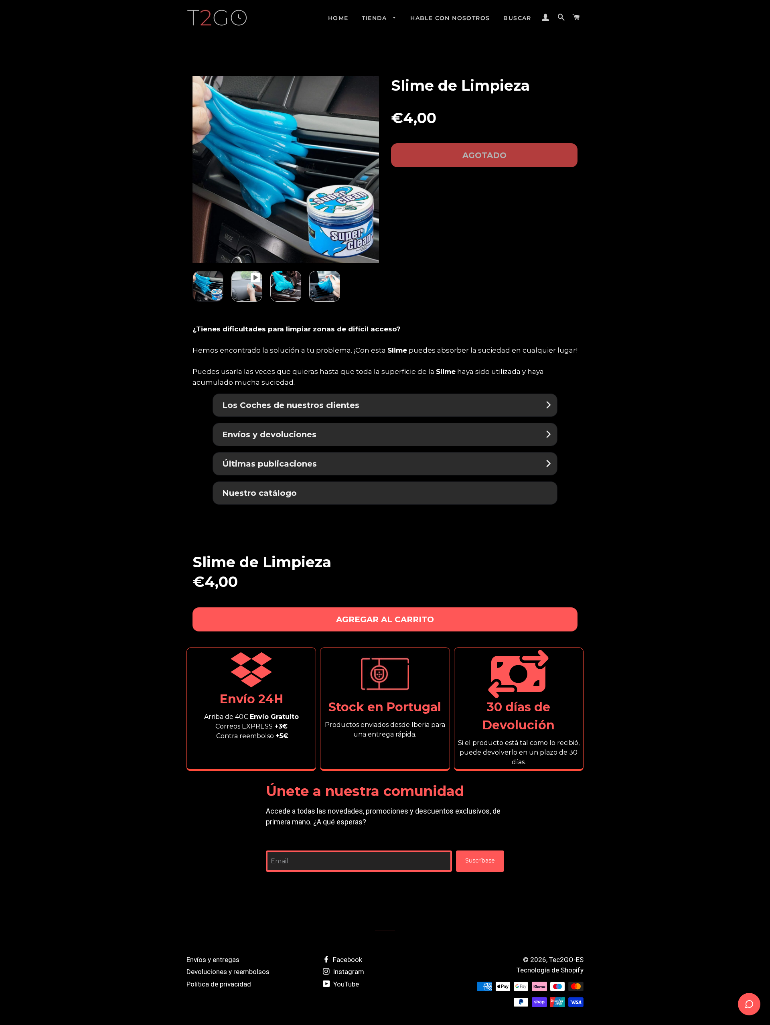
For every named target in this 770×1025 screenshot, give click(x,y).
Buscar (517, 18)
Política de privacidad (218, 984)
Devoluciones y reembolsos (228, 972)
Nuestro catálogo (259, 493)
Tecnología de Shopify (550, 970)
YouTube (345, 984)
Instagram (347, 972)
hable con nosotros (450, 18)
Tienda (375, 18)
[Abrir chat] (749, 1004)
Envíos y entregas (212, 960)
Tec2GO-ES (566, 960)
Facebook (346, 960)
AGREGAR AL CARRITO (385, 619)
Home (338, 18)
